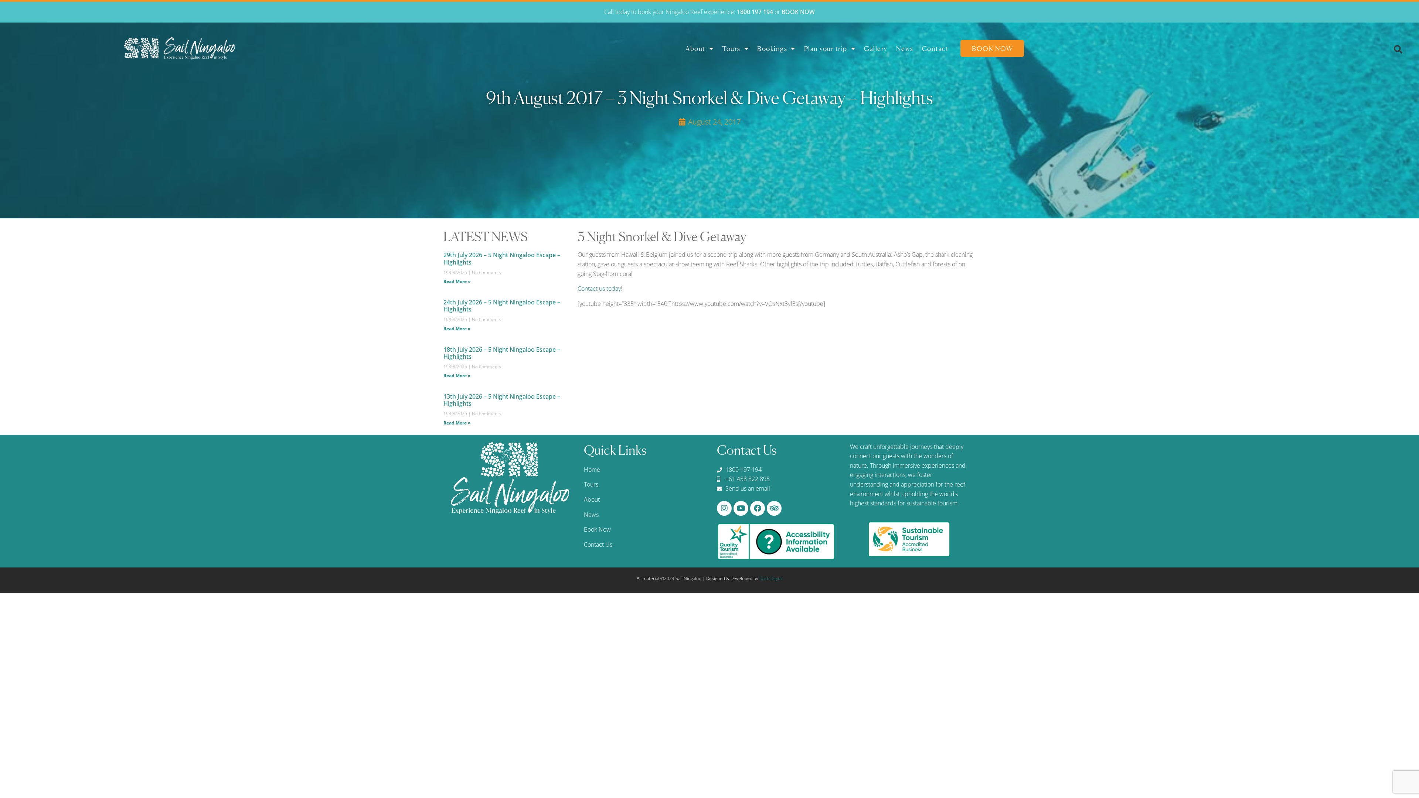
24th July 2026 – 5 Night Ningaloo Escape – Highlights (501, 305)
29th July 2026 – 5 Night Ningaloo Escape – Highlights (501, 258)
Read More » (456, 281)
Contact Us (598, 544)
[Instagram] (724, 508)
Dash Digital (771, 578)
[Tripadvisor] (774, 508)
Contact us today (599, 288)
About (695, 48)
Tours (731, 48)
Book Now (992, 48)
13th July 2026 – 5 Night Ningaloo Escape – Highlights (501, 399)
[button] (1398, 49)
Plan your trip (825, 48)
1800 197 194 (755, 12)
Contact (935, 48)
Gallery (876, 48)
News (904, 48)
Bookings (772, 48)
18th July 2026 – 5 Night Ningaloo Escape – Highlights (501, 353)
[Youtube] (741, 508)
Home (592, 470)
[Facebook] (757, 508)
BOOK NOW (798, 12)
